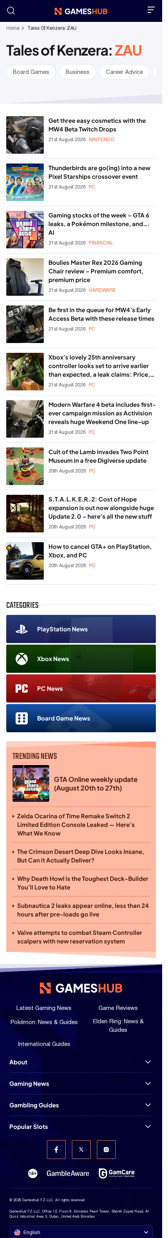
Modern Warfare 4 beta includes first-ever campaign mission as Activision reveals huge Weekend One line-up (102, 413)
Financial (101, 243)
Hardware (102, 290)
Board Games (31, 71)
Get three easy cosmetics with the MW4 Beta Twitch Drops (97, 125)
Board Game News (63, 718)
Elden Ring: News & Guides (118, 1025)
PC (92, 187)
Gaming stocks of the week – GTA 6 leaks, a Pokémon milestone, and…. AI (99, 223)
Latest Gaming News (43, 1007)
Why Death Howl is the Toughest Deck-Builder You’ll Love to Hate (82, 883)
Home (13, 28)
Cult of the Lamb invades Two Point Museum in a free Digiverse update (98, 456)
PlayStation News (62, 628)
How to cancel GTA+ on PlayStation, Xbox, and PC (100, 551)
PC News (50, 688)
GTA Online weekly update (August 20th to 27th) (96, 783)
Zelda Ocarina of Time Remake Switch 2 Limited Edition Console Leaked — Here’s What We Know (76, 824)
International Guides (44, 1043)
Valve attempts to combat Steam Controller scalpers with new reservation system (79, 937)
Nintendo (101, 139)
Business (77, 71)
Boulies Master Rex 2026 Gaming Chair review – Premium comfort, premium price (95, 271)
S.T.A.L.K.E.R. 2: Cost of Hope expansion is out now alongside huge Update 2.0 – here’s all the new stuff (101, 507)
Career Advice (124, 71)
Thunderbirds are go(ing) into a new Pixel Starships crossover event (99, 172)
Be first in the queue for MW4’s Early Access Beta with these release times (101, 314)
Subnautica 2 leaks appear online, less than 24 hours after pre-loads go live (83, 910)
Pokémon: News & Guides (44, 1022)
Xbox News (53, 658)
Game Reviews (118, 1007)
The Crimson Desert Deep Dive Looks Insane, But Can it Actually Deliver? (80, 856)
